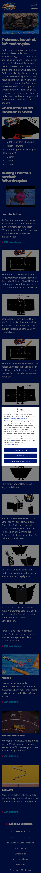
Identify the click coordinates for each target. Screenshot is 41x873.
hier (11, 440)
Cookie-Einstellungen (20, 450)
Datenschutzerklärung (11, 444)
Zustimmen (20, 456)
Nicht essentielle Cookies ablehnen (20, 461)
